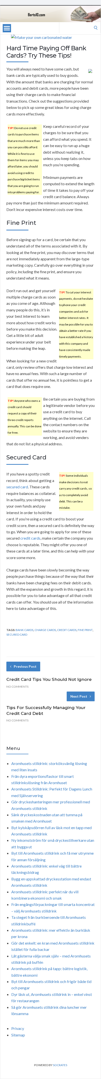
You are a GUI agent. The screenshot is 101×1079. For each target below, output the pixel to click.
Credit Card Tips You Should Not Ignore (49, 679)
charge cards (45, 630)
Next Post (78, 696)
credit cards (30, 538)
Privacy (17, 1028)
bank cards (24, 630)
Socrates (60, 1065)
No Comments (17, 686)
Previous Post (25, 666)
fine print (85, 630)
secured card (17, 486)
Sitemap (18, 1035)
